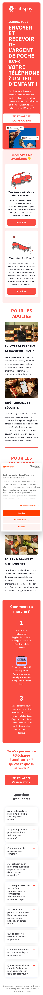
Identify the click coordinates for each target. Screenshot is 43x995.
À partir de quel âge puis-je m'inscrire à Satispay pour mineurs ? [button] (17, 815)
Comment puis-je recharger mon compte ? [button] (16, 851)
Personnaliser (20, 520)
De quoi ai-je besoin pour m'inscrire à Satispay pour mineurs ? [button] (17, 833)
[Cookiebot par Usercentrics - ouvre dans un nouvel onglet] (30, 466)
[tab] (21, 815)
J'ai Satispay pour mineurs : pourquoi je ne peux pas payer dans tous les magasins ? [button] (18, 869)
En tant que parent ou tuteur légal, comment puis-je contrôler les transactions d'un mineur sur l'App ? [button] (18, 892)
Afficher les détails (28, 506)
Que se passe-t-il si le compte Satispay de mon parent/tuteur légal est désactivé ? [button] (18, 969)
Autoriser (21, 513)
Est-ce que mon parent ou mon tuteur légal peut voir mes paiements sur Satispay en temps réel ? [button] (18, 916)
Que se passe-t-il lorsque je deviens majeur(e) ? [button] (16, 936)
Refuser (21, 527)
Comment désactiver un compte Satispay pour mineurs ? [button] (18, 952)
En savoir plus (21, 222)
